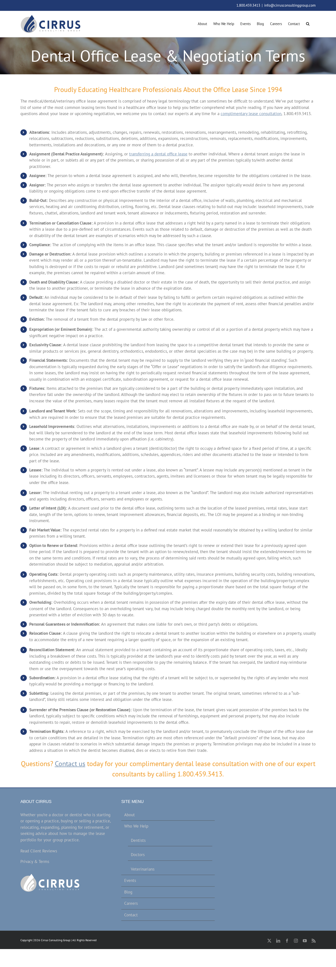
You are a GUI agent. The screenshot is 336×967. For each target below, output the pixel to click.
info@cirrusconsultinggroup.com (290, 5)
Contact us (70, 763)
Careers (131, 903)
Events (130, 880)
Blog (128, 892)
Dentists (138, 840)
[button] (307, 23)
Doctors (138, 854)
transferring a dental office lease (158, 154)
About (129, 814)
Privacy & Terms (34, 861)
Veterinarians (142, 869)
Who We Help (136, 826)
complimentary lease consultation (251, 113)
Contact (131, 915)
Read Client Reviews (38, 851)
